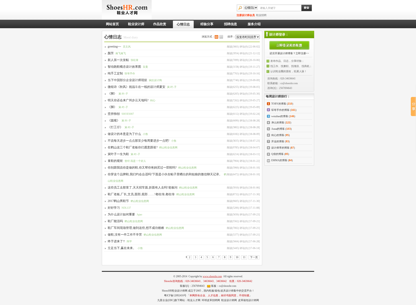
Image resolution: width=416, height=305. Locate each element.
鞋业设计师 (136, 24)
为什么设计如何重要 (121, 214)
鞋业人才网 (193, 300)
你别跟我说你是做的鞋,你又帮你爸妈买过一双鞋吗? (142, 167)
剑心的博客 (277, 135)
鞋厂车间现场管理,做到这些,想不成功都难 (136, 228)
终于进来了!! (116, 241)
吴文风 (127, 46)
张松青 (134, 60)
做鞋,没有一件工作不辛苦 (125, 234)
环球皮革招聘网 (211, 300)
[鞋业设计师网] (127, 9)
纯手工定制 (115, 73)
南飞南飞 (120, 53)
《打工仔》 (115, 127)
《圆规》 (114, 120)
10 (237, 257)
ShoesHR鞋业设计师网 (174, 290)
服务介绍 (254, 24)
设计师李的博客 (280, 147)
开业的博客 (277, 141)
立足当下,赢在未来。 (122, 248)
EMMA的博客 (279, 160)
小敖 (145, 134)
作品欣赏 (159, 24)
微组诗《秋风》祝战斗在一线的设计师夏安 (136, 87)
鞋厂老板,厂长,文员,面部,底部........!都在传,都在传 (141, 194)
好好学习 (114, 207)
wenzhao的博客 (279, 116)
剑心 (152, 100)
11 (244, 257)
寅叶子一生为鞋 (118, 154)
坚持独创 (114, 113)
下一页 (254, 257)
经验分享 (206, 24)
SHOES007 (128, 113)
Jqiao (139, 214)
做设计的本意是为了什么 (124, 134)
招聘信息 (230, 24)
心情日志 (183, 24)
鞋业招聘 (261, 15)
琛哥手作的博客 (280, 110)
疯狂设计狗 (155, 80)
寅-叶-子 (172, 87)
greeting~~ (114, 46)
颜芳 (111, 53)
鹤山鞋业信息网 (168, 147)
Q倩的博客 (277, 154)
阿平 (129, 241)
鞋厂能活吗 (115, 221)
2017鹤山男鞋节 (118, 201)
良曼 (145, 66)
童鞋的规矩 (115, 160)
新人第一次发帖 (118, 60)
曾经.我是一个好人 (135, 160)
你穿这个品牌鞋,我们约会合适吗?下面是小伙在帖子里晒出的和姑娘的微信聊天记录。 (165, 174)
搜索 (304, 7)
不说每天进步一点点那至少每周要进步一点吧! (138, 140)
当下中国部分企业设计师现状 (127, 80)
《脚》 (112, 93)
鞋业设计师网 (229, 300)
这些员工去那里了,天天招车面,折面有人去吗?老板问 (142, 187)
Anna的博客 (278, 128)
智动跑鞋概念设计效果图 (124, 66)
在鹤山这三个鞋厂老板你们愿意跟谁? (133, 147)
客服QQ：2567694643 (192, 285)
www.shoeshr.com (212, 276)
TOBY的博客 (278, 103)
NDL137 (126, 207)
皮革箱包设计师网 (248, 300)
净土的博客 (277, 122)
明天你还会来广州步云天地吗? (128, 100)
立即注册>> (302, 53)
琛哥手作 (130, 73)
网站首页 (112, 24)
